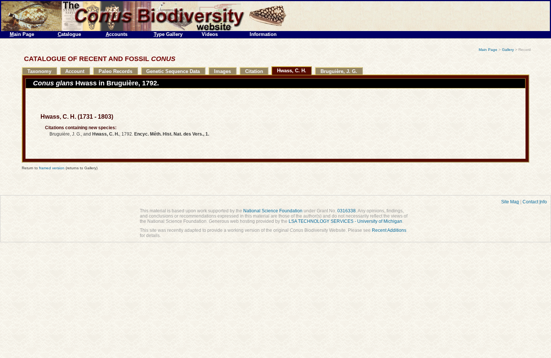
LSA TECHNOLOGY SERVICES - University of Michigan (345, 221)
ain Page (22, 34)
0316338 (346, 210)
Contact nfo (535, 201)
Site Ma (510, 201)
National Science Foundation (272, 210)
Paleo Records (115, 71)
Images (222, 71)
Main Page (488, 50)
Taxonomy (39, 71)
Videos (210, 34)
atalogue (69, 34)
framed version (51, 168)
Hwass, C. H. (291, 70)
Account (74, 71)
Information (263, 34)
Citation (254, 71)
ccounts (116, 34)
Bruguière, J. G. (338, 71)
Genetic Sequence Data (173, 71)
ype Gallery (168, 34)
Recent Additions (389, 230)
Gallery (508, 50)
